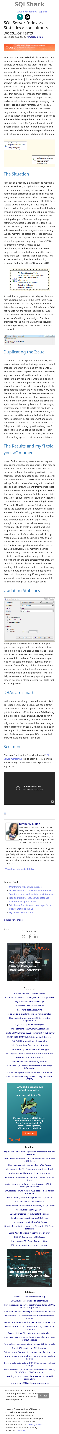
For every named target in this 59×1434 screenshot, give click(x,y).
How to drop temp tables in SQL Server (29, 1222)
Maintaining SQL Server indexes (25, 886)
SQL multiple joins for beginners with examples (29, 1013)
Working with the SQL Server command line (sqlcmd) (29, 1053)
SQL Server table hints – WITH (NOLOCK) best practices (29, 997)
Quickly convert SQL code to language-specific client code (29, 1352)
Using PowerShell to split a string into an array (29, 1232)
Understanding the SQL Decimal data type (30, 1049)
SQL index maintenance (21, 912)
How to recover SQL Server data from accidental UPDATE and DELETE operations (29, 1306)
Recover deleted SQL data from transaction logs (29, 1333)
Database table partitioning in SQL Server (29, 1218)
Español (43, 12)
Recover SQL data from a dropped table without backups (29, 1322)
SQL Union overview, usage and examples (29, 1245)
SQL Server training (27, 12)
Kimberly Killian (35, 36)
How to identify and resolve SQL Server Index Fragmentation (29, 1019)
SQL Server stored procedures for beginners (29, 1213)
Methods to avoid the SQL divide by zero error (29, 1173)
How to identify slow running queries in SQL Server (29, 1197)
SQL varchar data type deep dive (29, 1201)
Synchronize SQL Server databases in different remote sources (29, 1317)
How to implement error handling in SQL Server (29, 1165)
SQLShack (29, 4)
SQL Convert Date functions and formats (29, 1045)
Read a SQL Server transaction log (29, 1296)
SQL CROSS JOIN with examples (29, 1024)
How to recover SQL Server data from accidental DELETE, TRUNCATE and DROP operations (29, 1371)
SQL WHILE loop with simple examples (29, 1041)
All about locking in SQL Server (29, 1209)
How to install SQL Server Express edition (29, 1241)
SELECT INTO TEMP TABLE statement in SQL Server (29, 1037)
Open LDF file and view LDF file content (29, 1348)
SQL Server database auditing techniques (29, 1300)
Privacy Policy (34, 1424)
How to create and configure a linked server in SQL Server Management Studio (29, 1185)
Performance (17, 919)
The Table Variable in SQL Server (29, 1005)
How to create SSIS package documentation (29, 1383)
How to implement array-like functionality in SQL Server (29, 1205)
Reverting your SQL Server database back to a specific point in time (29, 1377)
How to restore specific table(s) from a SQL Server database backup (29, 1327)
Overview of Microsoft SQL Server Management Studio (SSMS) (29, 1077)
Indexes (7, 919)
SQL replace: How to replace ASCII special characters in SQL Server (29, 1192)
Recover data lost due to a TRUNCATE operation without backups (29, 1364)
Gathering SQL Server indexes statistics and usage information (29, 1067)
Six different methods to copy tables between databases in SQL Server (29, 1159)
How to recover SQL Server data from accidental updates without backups (29, 1338)
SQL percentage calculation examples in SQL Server (29, 1072)
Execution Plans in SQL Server (29, 1057)
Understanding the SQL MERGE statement (29, 1028)
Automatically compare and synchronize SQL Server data (29, 1344)
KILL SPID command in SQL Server (29, 1237)
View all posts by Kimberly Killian (19, 869)
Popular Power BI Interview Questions (29, 1061)
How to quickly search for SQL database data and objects (29, 1311)
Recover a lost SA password (29, 1009)
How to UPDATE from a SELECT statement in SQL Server (29, 1032)
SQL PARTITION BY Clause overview (29, 993)
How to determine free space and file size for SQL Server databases (29, 1227)
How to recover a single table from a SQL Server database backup (29, 1357)
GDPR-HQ (21, 1430)
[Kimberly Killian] (12, 839)
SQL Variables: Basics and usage (29, 1001)
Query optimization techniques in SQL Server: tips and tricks (29, 1178)
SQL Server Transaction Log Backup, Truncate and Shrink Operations (29, 1153)
